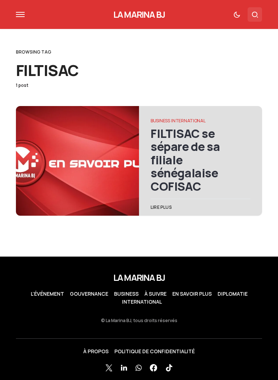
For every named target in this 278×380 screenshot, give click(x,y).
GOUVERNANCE (89, 293)
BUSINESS (160, 121)
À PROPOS (96, 351)
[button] (20, 14)
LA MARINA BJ (139, 14)
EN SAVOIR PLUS (192, 293)
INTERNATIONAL (188, 121)
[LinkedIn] (124, 367)
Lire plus (161, 207)
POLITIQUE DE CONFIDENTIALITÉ (154, 351)
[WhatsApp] (138, 367)
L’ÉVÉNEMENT (47, 293)
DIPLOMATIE (233, 293)
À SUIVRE (155, 293)
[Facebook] (153, 367)
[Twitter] (109, 367)
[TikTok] (169, 367)
